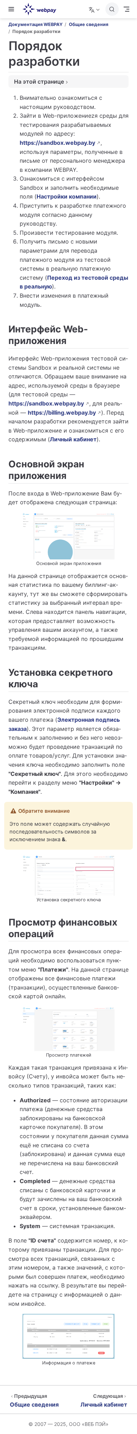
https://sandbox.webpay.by (57, 142)
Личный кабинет (73, 439)
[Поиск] (112, 9)
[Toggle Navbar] (126, 9)
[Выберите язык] (95, 9)
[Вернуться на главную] (41, 9)
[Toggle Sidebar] (13, 9)
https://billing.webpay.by (62, 412)
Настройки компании (67, 196)
